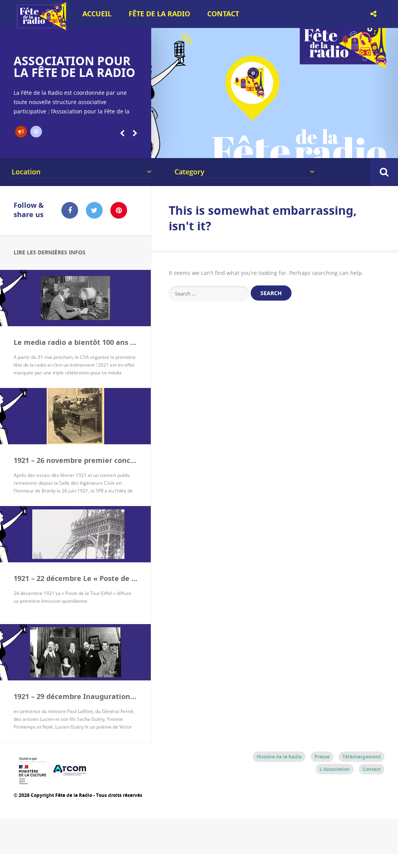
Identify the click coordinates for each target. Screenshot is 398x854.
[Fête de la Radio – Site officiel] (41, 27)
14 (304, 148)
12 (276, 148)
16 (333, 148)
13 (290, 148)
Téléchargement (361, 756)
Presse (322, 756)
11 (261, 148)
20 (391, 148)
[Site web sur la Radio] (36, 131)
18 (362, 148)
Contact (223, 14)
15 (319, 148)
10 (247, 148)
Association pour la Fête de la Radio (74, 66)
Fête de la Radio (159, 14)
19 (376, 148)
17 (347, 148)
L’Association (334, 769)
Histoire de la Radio (279, 756)
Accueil (97, 14)
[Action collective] (21, 131)
